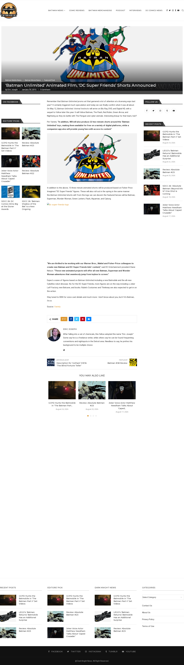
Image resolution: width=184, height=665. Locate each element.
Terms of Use (148, 626)
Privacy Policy (148, 619)
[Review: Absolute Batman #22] (31, 161)
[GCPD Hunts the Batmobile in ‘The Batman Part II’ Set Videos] (62, 390)
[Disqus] (92, 457)
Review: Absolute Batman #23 (171, 171)
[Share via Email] (88, 319)
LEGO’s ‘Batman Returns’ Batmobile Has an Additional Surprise (172, 154)
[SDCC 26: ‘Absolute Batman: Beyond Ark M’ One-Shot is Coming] (152, 190)
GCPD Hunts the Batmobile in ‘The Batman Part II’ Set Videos (172, 135)
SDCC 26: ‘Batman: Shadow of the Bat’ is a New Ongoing (31, 205)
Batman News (55, 10)
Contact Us (147, 605)
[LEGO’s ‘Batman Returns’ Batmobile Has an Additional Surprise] (152, 154)
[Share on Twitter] (76, 319)
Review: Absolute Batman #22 (30, 172)
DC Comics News (153, 10)
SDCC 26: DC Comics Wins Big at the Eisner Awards (9, 205)
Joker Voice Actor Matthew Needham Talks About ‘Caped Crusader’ (172, 209)
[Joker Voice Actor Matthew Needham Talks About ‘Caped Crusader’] (122, 390)
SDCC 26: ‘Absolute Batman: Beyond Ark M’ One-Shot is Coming (173, 190)
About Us (146, 612)
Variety (57, 306)
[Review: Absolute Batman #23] (92, 390)
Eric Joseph (13, 90)
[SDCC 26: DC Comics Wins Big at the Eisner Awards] (10, 192)
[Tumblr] (175, 10)
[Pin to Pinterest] (82, 319)
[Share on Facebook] (71, 319)
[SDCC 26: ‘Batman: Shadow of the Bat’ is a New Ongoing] (31, 192)
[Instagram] (173, 10)
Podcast (120, 10)
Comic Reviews (76, 10)
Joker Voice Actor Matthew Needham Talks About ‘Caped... (122, 406)
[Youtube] (178, 10)
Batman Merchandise (100, 10)
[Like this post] (65, 319)
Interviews (135, 10)
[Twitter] (170, 10)
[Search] (182, 10)
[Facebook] (167, 10)
